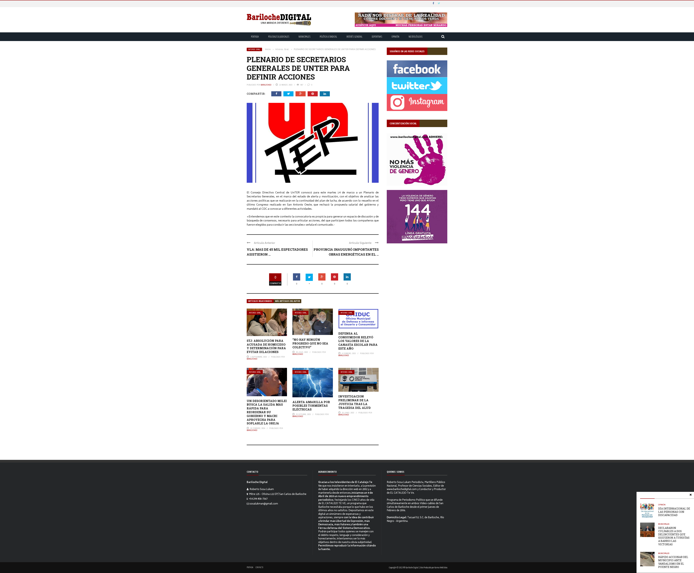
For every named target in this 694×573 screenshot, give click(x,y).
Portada (255, 36)
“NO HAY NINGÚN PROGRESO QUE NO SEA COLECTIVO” (310, 343)
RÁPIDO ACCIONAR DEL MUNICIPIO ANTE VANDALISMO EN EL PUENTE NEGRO (673, 562)
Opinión (395, 36)
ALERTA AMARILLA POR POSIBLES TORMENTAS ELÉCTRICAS (311, 405)
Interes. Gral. (254, 49)
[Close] (690, 495)
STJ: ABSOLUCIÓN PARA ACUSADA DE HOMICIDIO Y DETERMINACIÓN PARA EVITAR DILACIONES (266, 346)
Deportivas (377, 36)
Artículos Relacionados (260, 301)
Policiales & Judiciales (278, 36)
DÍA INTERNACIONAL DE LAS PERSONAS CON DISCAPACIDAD (674, 512)
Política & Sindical (328, 36)
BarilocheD (266, 85)
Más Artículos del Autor (287, 301)
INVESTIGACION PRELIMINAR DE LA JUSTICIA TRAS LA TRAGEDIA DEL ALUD (354, 401)
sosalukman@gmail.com (264, 504)
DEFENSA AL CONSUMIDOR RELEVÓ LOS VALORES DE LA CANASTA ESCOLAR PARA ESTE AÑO (358, 341)
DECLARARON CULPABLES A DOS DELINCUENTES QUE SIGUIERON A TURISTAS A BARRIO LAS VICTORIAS (673, 536)
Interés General (354, 36)
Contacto (259, 567)
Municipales (304, 36)
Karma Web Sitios (440, 567)
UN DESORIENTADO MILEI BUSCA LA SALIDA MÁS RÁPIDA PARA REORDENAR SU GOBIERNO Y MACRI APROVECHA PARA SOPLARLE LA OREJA (267, 412)
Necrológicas (415, 36)
